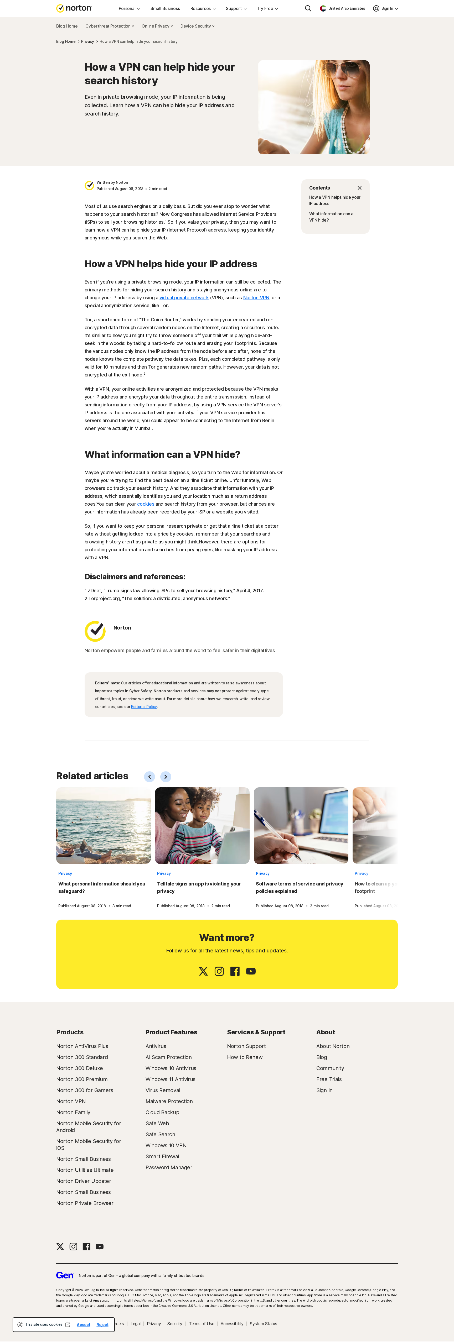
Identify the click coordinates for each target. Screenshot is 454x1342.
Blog (321, 1057)
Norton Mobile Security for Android (88, 1126)
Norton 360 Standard (82, 1057)
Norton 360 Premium (82, 1079)
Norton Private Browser (84, 1203)
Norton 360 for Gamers (84, 1090)
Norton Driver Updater (83, 1181)
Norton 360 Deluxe (79, 1068)
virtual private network (184, 297)
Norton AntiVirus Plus (82, 1046)
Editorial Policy (144, 706)
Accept (83, 1324)
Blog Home (67, 26)
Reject (102, 1324)
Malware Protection (169, 1101)
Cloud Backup (162, 1112)
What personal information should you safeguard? (101, 887)
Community (330, 1068)
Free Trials (329, 1079)
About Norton (332, 1046)
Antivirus (156, 1046)
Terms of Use (201, 1324)
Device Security (196, 26)
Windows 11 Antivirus (170, 1079)
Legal (136, 1324)
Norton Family (73, 1112)
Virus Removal (163, 1090)
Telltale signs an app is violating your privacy (199, 887)
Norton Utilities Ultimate (85, 1170)
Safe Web (157, 1123)
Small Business (165, 8)
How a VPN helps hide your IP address (335, 200)
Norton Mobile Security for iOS (88, 1144)
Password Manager (169, 1167)
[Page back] (149, 776)
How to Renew (244, 1057)
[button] (335, 188)
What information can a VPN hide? (331, 217)
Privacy (65, 873)
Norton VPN (256, 297)
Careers (117, 1324)
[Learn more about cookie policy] (67, 1325)
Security (174, 1324)
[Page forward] (165, 776)
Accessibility (232, 1324)
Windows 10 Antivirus (171, 1068)
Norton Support (246, 1046)
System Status (263, 1324)
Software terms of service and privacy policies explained (299, 887)
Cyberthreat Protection (108, 26)
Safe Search (160, 1134)
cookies (145, 504)
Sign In (324, 1090)
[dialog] (64, 1324)
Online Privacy (156, 26)
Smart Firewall (163, 1156)
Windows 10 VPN (166, 1145)
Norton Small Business (83, 1159)
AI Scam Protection (169, 1057)
